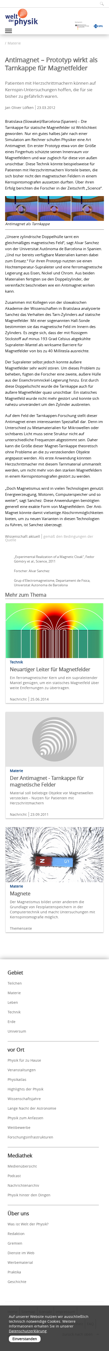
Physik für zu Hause (24, 1060)
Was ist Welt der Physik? (28, 1224)
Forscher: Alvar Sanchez (31, 571)
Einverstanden (24, 1338)
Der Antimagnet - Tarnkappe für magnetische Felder (47, 781)
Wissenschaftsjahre (24, 1098)
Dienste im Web (21, 1252)
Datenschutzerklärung (28, 1331)
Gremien (15, 1243)
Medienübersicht (22, 1166)
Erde (11, 1021)
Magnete (20, 893)
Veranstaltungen (22, 1069)
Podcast (14, 1175)
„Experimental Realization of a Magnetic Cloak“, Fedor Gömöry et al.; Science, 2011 (54, 559)
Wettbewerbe (19, 1127)
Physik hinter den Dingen (29, 1195)
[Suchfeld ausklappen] (100, 3)
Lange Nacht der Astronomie (32, 1108)
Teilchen (15, 983)
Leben (13, 1002)
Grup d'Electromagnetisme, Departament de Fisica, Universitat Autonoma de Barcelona (52, 582)
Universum (17, 1031)
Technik (14, 1012)
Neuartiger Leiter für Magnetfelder (50, 669)
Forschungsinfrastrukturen (30, 1137)
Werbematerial (20, 1262)
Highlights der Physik (25, 1089)
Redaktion (16, 1233)
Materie (14, 43)
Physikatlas (17, 1079)
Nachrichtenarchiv (23, 1185)
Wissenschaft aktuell (22, 536)
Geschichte (17, 1281)
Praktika (14, 1272)
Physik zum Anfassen (25, 1117)
